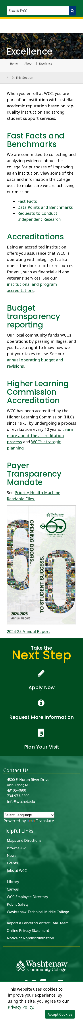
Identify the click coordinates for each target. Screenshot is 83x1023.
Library (13, 881)
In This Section (22, 77)
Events (12, 863)
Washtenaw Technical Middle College (38, 911)
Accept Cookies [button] (60, 1014)
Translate (45, 820)
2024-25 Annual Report (28, 631)
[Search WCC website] (72, 11)
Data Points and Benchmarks (45, 207)
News (11, 855)
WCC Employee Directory (27, 896)
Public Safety (18, 904)
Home (14, 63)
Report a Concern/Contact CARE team (37, 923)
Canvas (13, 889)
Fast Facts (27, 201)
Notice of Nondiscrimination (30, 938)
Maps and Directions (24, 840)
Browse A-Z (16, 848)
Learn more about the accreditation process (40, 435)
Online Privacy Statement (28, 930)
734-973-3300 (18, 795)
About (28, 63)
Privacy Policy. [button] (21, 1007)
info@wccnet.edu (21, 801)
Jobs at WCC (17, 870)
